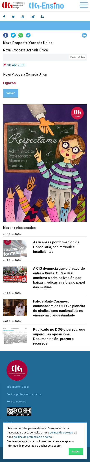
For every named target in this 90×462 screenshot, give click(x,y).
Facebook (5, 35)
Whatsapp (20, 35)
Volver (10, 93)
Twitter (13, 35)
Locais (10, 422)
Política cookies (16, 401)
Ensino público (77, 57)
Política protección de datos (24, 394)
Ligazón (9, 83)
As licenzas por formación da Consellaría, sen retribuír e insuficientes (56, 246)
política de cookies (61, 432)
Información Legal (18, 386)
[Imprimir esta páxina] (84, 35)
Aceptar (75, 451)
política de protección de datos (33, 436)
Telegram (28, 35)
